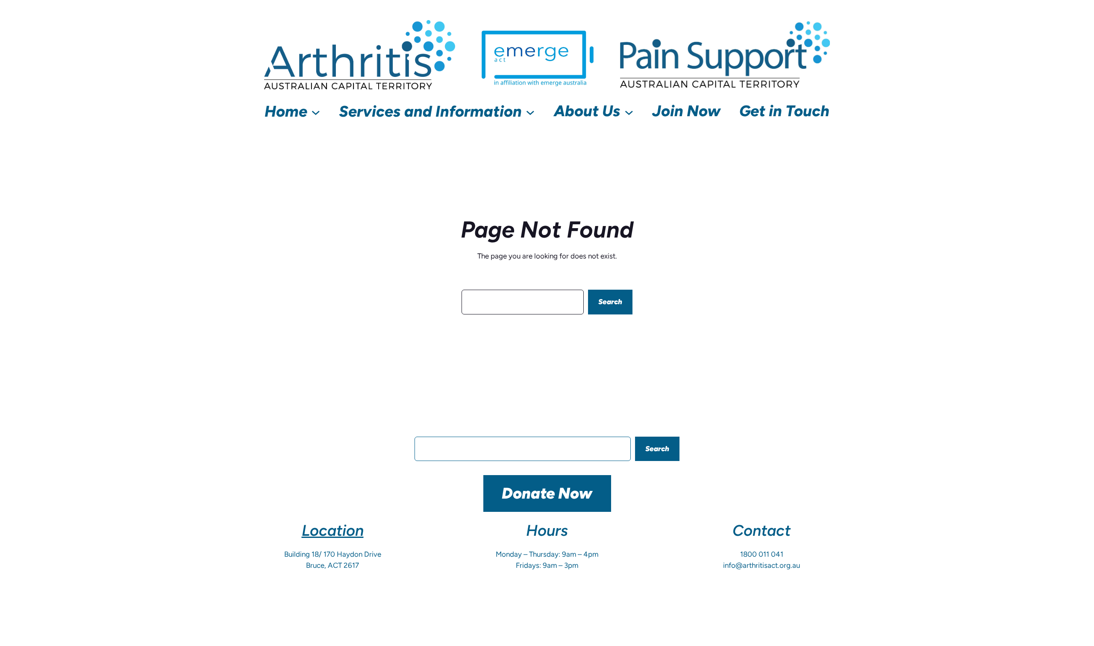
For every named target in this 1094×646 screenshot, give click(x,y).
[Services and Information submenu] (530, 111)
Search (610, 301)
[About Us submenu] (629, 111)
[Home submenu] (316, 111)
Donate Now (547, 493)
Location (333, 530)
